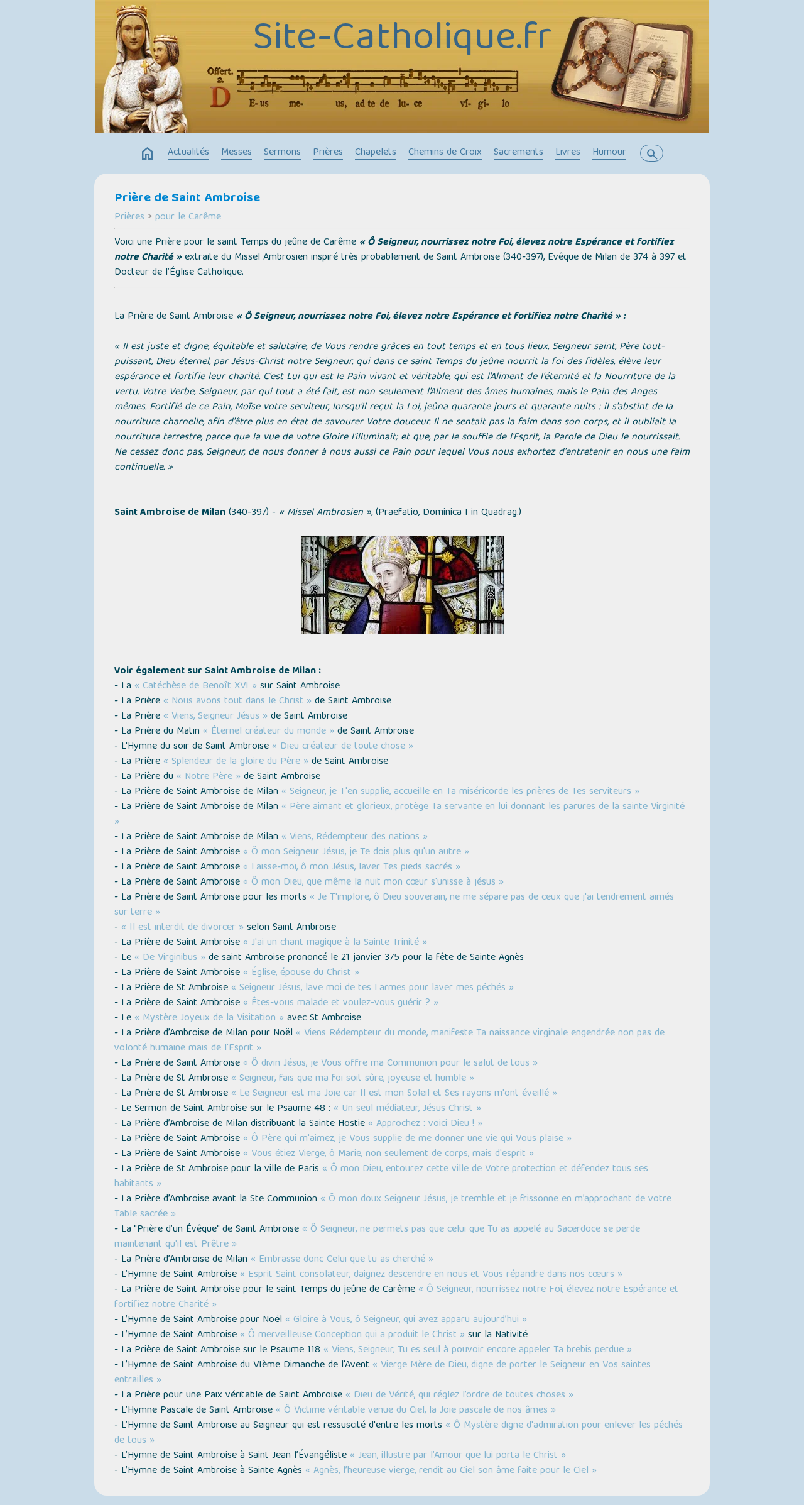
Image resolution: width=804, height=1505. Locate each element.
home (147, 154)
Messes (236, 153)
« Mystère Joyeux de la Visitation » (209, 1018)
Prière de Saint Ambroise (187, 198)
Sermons (282, 153)
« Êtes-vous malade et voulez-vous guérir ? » (340, 1003)
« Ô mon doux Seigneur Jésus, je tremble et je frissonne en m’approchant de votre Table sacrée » (392, 1207)
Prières (328, 153)
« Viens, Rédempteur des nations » (354, 837)
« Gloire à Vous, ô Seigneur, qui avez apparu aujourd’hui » (406, 1320)
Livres (567, 153)
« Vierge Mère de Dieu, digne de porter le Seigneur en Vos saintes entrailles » (382, 1373)
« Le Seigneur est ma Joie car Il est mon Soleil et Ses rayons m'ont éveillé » (392, 1094)
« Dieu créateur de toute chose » (342, 747)
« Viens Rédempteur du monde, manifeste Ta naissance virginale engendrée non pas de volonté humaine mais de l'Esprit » (389, 1041)
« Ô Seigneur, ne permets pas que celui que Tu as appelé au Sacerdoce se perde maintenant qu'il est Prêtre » (377, 1237)
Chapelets (375, 153)
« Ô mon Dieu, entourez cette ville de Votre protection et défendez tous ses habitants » (381, 1176)
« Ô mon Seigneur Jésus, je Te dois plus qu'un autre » (356, 852)
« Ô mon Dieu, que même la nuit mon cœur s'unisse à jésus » (373, 882)
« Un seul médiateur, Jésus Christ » (407, 1109)
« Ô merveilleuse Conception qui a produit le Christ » (352, 1335)
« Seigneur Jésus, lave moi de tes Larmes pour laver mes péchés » (372, 988)
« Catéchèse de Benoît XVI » (195, 686)
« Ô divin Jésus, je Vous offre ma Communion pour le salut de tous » (390, 1063)
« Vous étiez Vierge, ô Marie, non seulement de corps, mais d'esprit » (388, 1154)
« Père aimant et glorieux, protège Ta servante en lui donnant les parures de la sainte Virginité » (399, 814)
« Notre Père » (209, 777)
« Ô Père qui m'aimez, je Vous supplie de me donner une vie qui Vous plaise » (407, 1139)
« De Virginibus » (169, 958)
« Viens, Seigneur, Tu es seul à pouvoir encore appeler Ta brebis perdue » (477, 1350)
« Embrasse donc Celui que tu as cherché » (342, 1260)
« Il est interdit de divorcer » (182, 928)
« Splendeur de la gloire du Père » (235, 762)
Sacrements (518, 153)
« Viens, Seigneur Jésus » (215, 716)
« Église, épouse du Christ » (301, 973)
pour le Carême (188, 217)
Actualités (188, 153)
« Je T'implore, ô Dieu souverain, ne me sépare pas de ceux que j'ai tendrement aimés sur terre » (394, 905)
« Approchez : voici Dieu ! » (425, 1124)
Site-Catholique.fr (402, 39)
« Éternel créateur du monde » (268, 732)
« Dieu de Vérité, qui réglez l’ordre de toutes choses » (459, 1395)
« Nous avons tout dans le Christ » (237, 701)
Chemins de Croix (445, 153)
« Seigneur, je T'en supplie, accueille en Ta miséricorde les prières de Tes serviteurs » (460, 792)
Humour (609, 153)
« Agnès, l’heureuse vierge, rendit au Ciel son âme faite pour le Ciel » (451, 1471)
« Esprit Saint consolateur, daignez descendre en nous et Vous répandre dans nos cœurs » (431, 1275)
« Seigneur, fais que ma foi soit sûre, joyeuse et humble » (352, 1079)
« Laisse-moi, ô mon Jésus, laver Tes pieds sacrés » (351, 867)
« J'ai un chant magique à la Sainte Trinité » (335, 943)
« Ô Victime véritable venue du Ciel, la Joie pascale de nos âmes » (416, 1411)
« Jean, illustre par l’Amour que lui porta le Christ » (458, 1456)
